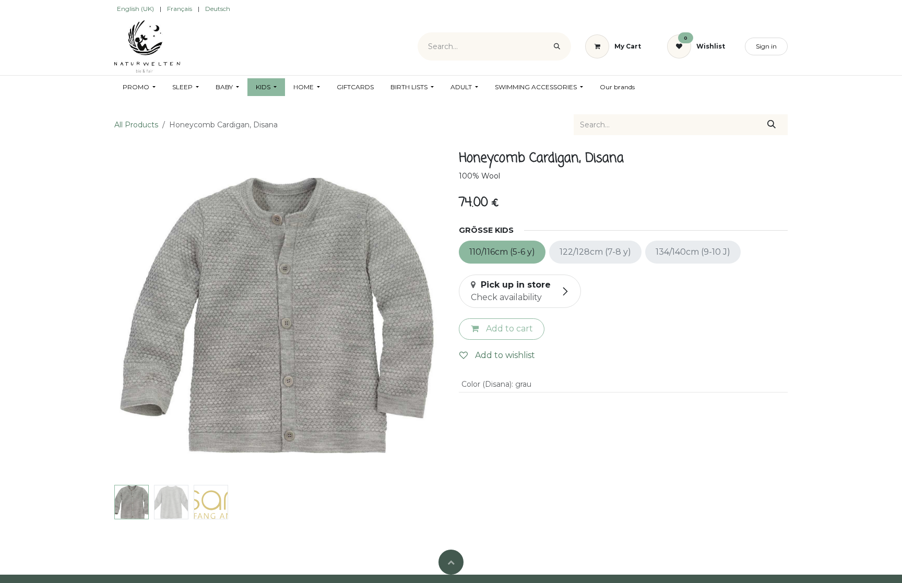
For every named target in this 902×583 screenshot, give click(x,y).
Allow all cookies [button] (494, 567)
